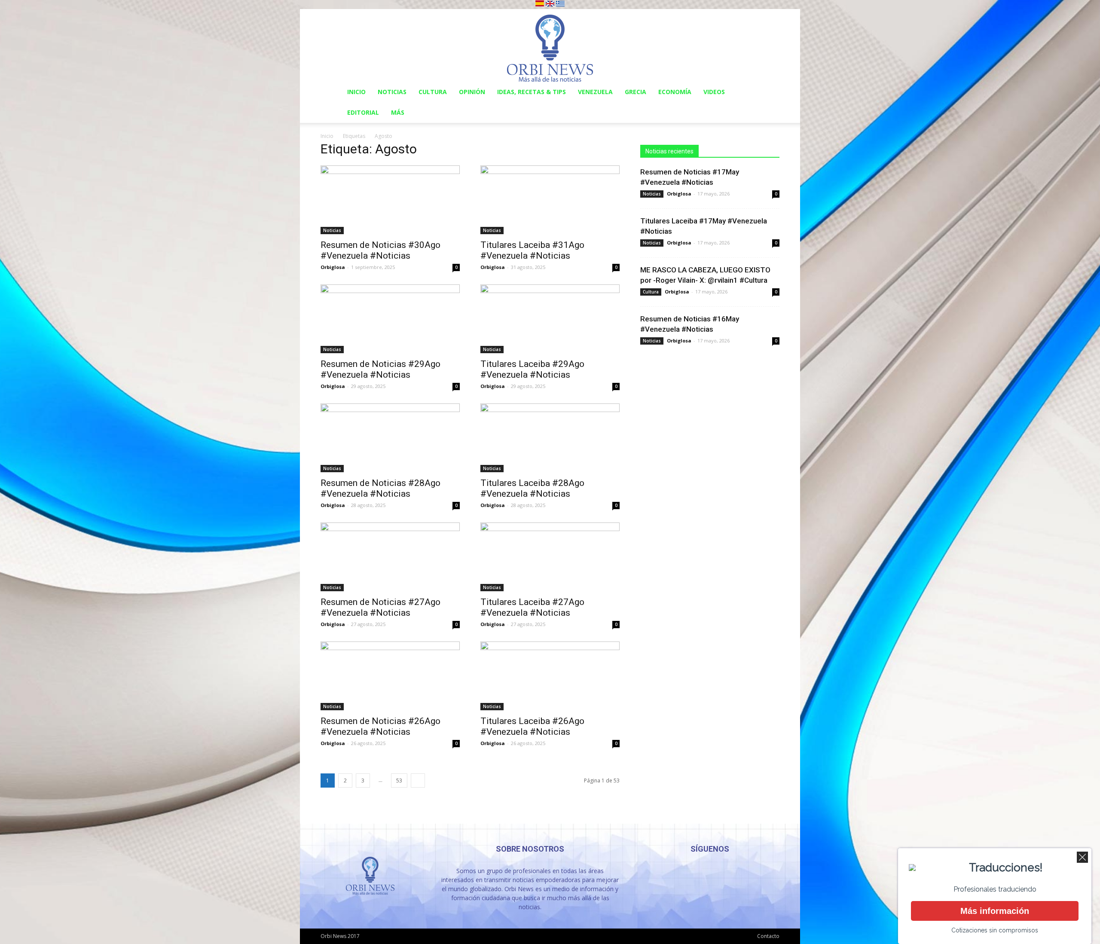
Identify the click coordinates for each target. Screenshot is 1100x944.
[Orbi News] (550, 45)
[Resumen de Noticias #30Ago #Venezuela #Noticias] (390, 199)
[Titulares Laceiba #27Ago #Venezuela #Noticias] (550, 556)
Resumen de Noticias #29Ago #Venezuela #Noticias (380, 369)
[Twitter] (733, 877)
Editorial (363, 112)
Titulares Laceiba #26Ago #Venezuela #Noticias (532, 726)
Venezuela (595, 92)
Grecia (635, 92)
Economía (674, 92)
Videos (714, 92)
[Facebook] (686, 877)
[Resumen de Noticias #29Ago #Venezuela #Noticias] (390, 318)
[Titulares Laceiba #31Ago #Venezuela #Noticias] (550, 199)
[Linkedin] (709, 877)
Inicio (356, 92)
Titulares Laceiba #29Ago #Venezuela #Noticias (532, 369)
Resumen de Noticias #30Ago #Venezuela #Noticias (380, 250)
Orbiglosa (333, 267)
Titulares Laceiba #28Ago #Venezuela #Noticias (532, 488)
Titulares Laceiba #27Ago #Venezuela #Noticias (532, 607)
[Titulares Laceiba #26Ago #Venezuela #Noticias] (550, 676)
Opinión (472, 92)
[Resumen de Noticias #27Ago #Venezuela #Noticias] (390, 556)
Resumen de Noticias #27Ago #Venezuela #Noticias (380, 607)
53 (399, 780)
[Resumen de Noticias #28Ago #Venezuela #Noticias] (390, 437)
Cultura (433, 92)
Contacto (768, 936)
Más (397, 112)
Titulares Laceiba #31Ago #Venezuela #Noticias (532, 250)
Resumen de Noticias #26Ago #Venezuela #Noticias (380, 726)
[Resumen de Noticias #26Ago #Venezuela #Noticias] (390, 676)
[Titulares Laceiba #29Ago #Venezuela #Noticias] (550, 318)
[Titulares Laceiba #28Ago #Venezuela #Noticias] (550, 437)
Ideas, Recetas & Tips (531, 92)
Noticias (392, 92)
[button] (769, 93)
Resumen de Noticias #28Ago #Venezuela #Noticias (380, 488)
